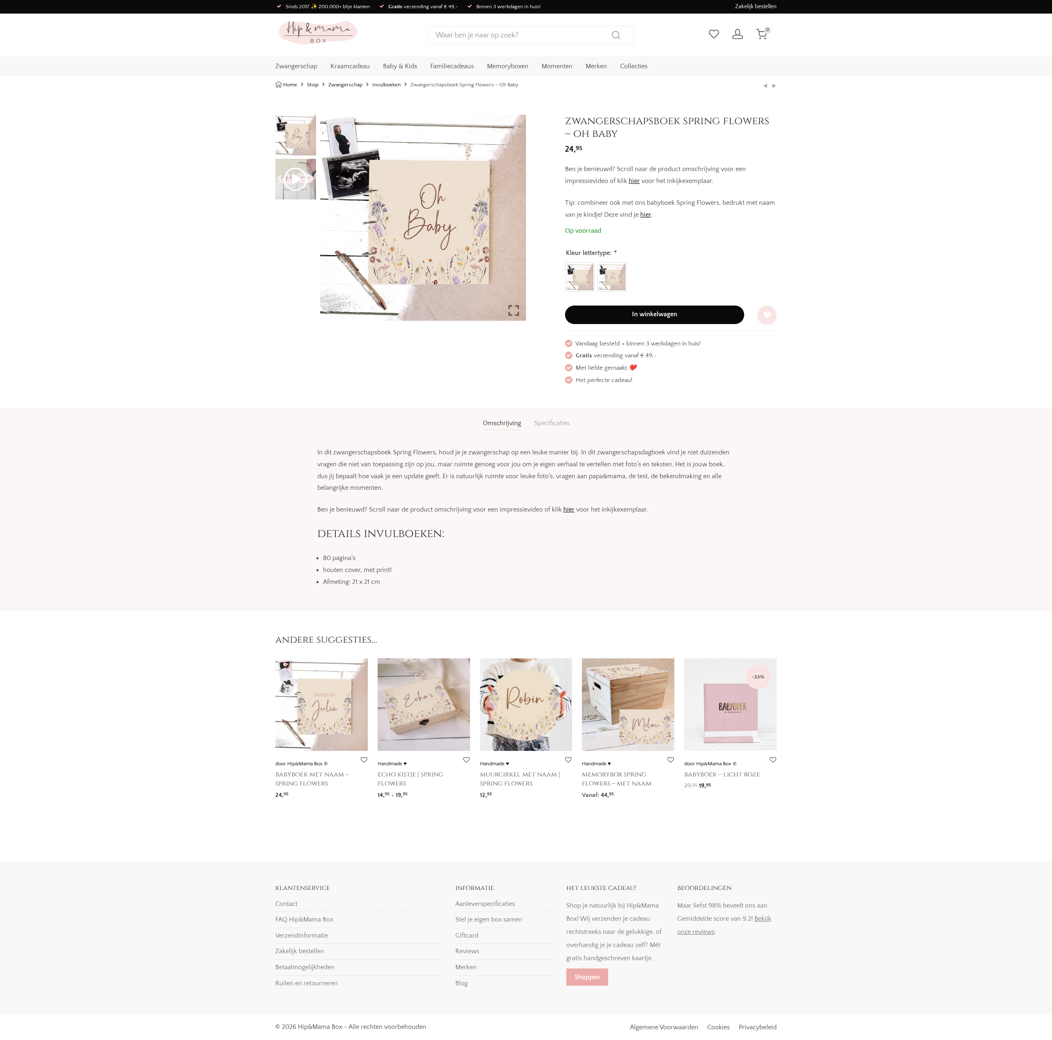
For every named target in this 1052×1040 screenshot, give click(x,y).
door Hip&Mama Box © (301, 764)
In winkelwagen (654, 314)
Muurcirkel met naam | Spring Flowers (520, 779)
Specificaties (552, 423)
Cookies (718, 1027)
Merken (596, 66)
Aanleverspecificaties (485, 904)
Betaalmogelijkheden (305, 967)
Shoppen (587, 977)
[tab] (502, 423)
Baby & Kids (400, 66)
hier (634, 181)
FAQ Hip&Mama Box (304, 919)
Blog (461, 983)
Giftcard (466, 935)
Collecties (634, 66)
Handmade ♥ (392, 764)
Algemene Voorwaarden (664, 1027)
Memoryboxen (507, 66)
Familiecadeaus (452, 66)
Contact (286, 904)
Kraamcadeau (350, 66)
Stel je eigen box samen (488, 919)
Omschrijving (502, 423)
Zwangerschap (296, 66)
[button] (513, 221)
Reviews (467, 951)
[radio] (580, 277)
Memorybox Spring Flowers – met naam (616, 779)
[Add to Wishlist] (767, 315)
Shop (312, 85)
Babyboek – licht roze (722, 774)
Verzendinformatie (301, 935)
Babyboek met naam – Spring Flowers (312, 779)
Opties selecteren (296, 792)
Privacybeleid (758, 1027)
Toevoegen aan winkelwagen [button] (721, 783)
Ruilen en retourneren (306, 983)
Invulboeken (386, 85)
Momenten (557, 66)
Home (290, 85)
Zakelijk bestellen (756, 6)
